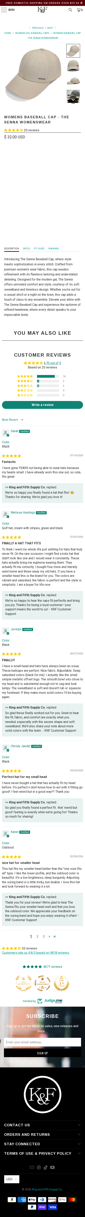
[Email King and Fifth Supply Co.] (32, 1167)
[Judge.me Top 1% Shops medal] (61, 983)
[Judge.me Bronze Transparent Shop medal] (42, 983)
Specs (26, 248)
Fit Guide (39, 248)
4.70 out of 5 (52, 363)
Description (11, 248)
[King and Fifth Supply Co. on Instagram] (39, 1167)
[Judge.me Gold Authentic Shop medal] (23, 983)
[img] (11, 456)
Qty (6, 195)
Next (50, 28)
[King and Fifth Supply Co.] (42, 10)
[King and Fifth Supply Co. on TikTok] (46, 1167)
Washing (53, 248)
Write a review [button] (42, 405)
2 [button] (37, 936)
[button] (73, 51)
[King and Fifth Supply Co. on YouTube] (53, 1167)
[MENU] (2, 10)
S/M (30, 183)
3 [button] (44, 936)
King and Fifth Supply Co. (47, 1189)
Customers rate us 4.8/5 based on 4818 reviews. (36, 953)
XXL (53, 183)
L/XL (42, 183)
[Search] (70, 10)
